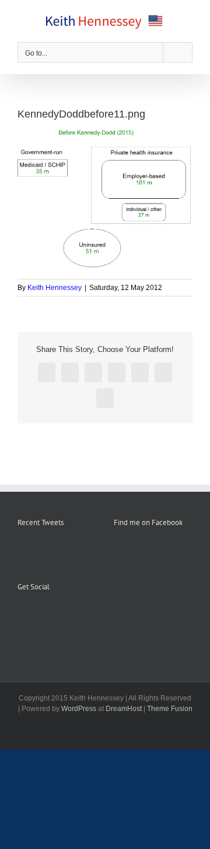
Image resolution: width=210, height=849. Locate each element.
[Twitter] (52, 616)
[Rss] (36, 616)
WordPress (78, 709)
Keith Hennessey (54, 288)
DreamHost (124, 709)
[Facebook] (21, 616)
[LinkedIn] (68, 616)
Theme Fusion (169, 709)
